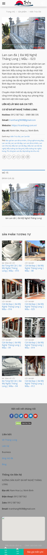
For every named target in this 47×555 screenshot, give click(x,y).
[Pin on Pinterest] (23, 157)
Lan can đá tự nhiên (31, 143)
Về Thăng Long (9, 439)
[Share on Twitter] (14, 157)
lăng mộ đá (7, 458)
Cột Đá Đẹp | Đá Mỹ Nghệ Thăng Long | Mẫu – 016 (11, 307)
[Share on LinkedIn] (28, 157)
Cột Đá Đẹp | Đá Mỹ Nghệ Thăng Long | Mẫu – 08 (34, 268)
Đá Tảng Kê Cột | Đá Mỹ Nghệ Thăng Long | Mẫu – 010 (11, 268)
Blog (4, 464)
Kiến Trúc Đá (35, 11)
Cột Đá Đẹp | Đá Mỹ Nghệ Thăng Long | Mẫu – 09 (11, 345)
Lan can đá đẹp (17, 143)
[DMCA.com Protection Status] (23, 423)
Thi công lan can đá (14, 151)
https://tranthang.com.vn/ (24, 125)
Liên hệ (5, 446)
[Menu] (3, 3)
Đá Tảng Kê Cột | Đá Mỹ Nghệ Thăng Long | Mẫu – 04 (11, 384)
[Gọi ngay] (6, 552)
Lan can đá (6, 143)
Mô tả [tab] (5, 172)
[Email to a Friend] (18, 157)
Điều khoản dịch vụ (13, 545)
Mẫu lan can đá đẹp (19, 146)
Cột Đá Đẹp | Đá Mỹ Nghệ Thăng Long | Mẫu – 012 (34, 384)
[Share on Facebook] (9, 157)
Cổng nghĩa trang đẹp (35, 140)
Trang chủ (10, 11)
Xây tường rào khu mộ (30, 151)
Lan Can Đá (25, 136)
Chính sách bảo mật (33, 545)
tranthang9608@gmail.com (22, 120)
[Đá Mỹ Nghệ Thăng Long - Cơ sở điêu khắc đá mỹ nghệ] (23, 3)
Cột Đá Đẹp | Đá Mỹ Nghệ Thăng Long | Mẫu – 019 (34, 345)
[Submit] (42, 3)
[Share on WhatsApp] (4, 157)
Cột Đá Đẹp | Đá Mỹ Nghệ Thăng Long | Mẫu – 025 (34, 307)
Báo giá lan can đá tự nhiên (16, 140)
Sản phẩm (22, 11)
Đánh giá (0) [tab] (8, 178)
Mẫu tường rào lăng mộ (16, 148)
